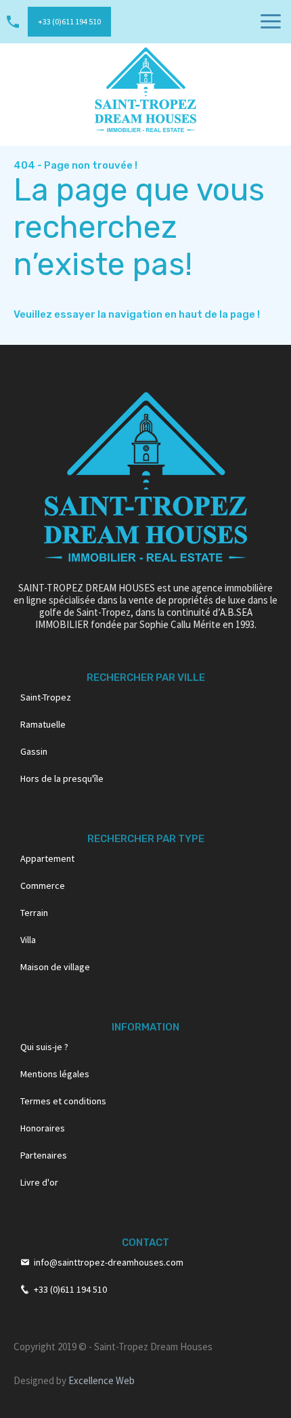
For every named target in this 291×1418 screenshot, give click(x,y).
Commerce (42, 885)
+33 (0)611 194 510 (69, 21)
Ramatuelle (43, 724)
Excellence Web (101, 1380)
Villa (28, 940)
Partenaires (43, 1155)
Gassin (33, 751)
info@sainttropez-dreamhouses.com (108, 1262)
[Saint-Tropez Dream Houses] (145, 88)
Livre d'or (39, 1182)
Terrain (34, 912)
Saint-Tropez (45, 697)
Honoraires (42, 1128)
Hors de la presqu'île (62, 778)
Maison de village (55, 967)
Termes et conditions (63, 1101)
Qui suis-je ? (44, 1047)
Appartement (47, 858)
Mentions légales (54, 1074)
